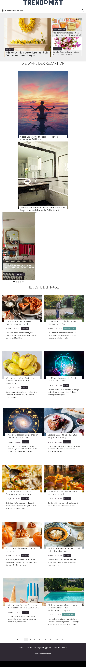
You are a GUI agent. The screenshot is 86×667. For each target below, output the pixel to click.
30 (56, 639)
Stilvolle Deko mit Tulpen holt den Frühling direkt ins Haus (66, 53)
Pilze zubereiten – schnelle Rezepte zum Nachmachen (18, 493)
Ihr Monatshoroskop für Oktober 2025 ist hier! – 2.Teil (63, 379)
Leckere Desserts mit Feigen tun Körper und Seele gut (62, 436)
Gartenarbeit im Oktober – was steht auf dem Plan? (62, 322)
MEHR (18, 274)
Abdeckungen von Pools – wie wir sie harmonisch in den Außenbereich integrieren (63, 608)
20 (51, 639)
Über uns (29, 647)
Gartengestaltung (69, 328)
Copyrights (57, 647)
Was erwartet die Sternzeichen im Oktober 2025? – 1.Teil (23, 436)
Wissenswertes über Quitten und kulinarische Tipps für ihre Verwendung (21, 381)
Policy (64, 647)
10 (45, 639)
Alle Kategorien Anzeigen (14, 10)
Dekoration (9, 49)
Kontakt (21, 647)
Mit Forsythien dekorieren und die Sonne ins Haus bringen (27, 53)
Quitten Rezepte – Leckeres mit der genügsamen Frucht (20, 322)
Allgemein (25, 328)
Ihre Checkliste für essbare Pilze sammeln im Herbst (62, 493)
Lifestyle (66, 385)
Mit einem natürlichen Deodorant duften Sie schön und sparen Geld (23, 606)
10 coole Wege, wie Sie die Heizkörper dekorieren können (18, 266)
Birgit (9, 328)
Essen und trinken (59, 30)
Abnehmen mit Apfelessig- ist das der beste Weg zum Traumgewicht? (67, 34)
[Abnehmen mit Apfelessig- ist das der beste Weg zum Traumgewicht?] (67, 27)
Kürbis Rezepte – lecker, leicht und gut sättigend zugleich (64, 549)
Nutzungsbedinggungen (42, 647)
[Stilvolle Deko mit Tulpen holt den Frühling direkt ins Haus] (67, 46)
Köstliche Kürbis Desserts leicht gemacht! (20, 549)
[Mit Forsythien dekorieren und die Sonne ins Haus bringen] (27, 37)
